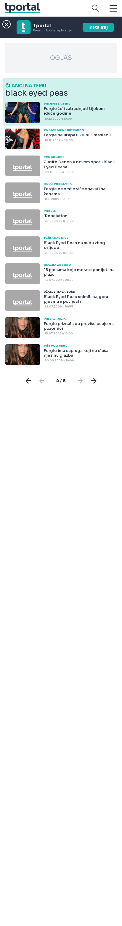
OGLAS (61, 58)
